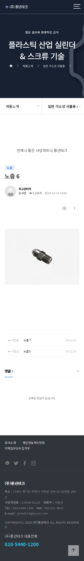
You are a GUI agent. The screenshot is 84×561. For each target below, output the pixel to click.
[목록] (64, 208)
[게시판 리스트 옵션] (74, 208)
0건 (23, 193)
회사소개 (10, 442)
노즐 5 (27, 351)
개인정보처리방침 (33, 442)
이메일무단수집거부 (17, 448)
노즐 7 (27, 340)
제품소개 (12, 106)
